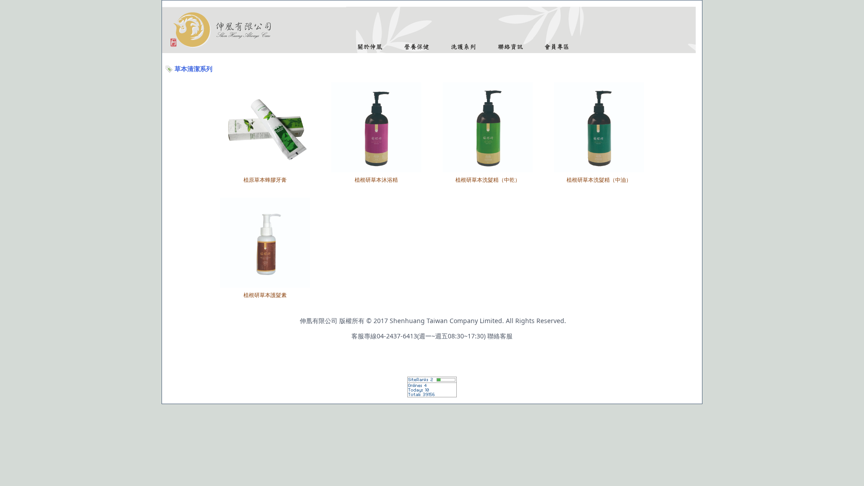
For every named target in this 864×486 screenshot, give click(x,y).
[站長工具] (432, 395)
